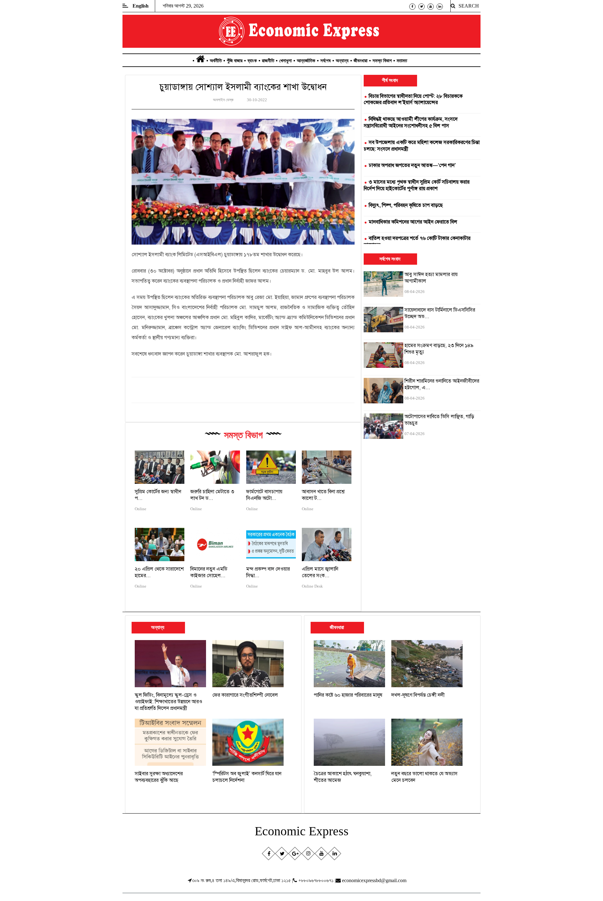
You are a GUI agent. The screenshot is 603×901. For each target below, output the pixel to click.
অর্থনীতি (216, 60)
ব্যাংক (252, 60)
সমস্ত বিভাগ (382, 60)
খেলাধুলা (285, 60)
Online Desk (312, 586)
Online (140, 509)
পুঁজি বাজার (234, 60)
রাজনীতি (268, 60)
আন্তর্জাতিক (306, 60)
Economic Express (302, 831)
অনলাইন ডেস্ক (223, 100)
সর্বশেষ (325, 60)
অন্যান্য (342, 60)
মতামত (402, 60)
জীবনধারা (360, 60)
